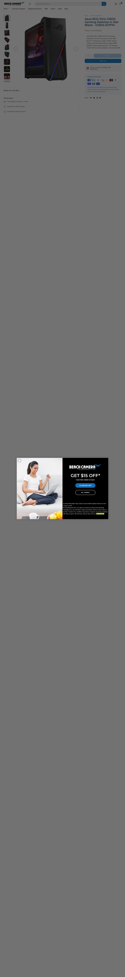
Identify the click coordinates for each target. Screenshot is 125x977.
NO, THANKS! (85, 492)
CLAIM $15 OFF (85, 485)
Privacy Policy (100, 513)
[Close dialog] (19, 460)
